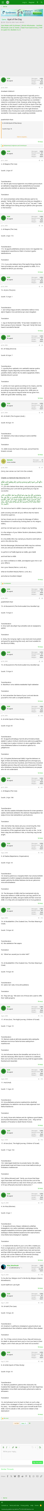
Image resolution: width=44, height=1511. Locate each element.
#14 (42, 1016)
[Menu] (2, 2)
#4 (42, 286)
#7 (42, 468)
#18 (42, 1275)
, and (15, 145)
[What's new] (37, 2)
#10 (42, 715)
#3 (42, 226)
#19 (42, 1303)
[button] (3, 1447)
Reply (41, 142)
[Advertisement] (22, 53)
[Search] (42, 2)
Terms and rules (14, 1505)
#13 (42, 918)
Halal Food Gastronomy (29, 28)
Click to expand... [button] (22, 137)
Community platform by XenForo (17, 1509)
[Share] (39, 88)
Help (31, 1505)
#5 (42, 345)
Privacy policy (25, 1505)
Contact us (4, 1505)
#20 (42, 1361)
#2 (42, 160)
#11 (42, 787)
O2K (4, 22)
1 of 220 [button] (16, 1423)
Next (23, 1423)
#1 (42, 88)
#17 (42, 1203)
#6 (42, 412)
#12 (42, 853)
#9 (42, 661)
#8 (42, 598)
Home (36, 1505)
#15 (42, 1079)
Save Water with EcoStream (10, 25)
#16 (42, 1140)
